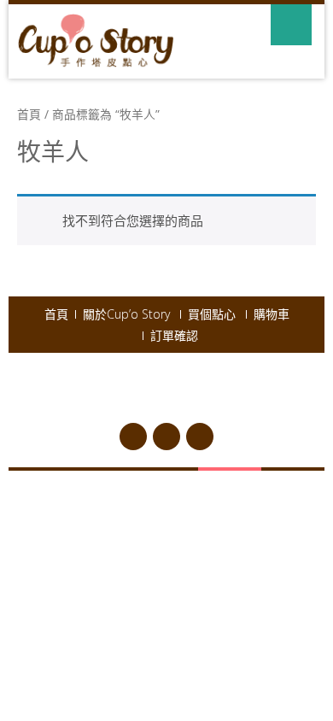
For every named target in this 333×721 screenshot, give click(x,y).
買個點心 (212, 314)
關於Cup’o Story (126, 314)
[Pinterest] (166, 436)
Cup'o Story (179, 379)
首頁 (29, 114)
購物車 (271, 314)
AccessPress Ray (222, 399)
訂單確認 (174, 335)
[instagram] (199, 436)
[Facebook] (133, 436)
